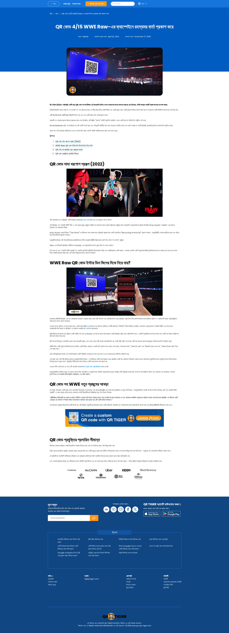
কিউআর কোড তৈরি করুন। (97, 4)
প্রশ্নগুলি (51, 579)
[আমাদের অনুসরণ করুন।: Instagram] (121, 509)
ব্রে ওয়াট (86, 328)
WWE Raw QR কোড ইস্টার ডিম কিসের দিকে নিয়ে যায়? (74, 145)
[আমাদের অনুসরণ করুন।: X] (135, 509)
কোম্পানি (129, 575)
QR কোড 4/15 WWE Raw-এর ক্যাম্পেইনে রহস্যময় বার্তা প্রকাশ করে (85, 13)
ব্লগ (57, 13)
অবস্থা (128, 581)
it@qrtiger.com (92, 579)
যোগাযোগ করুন (52, 581)
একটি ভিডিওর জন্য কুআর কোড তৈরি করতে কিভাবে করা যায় (99, 547)
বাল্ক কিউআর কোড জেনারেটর (158, 539)
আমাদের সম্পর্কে (131, 579)
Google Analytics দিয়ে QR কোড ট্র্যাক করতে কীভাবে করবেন (69, 554)
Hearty (85, 36)
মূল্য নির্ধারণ (129, 587)
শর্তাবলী (165, 575)
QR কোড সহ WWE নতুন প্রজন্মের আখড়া (69, 149)
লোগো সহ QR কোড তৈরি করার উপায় (161, 546)
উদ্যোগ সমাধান (131, 584)
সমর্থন (87, 575)
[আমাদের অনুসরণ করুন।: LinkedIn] (106, 509)
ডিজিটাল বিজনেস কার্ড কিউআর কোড (130, 539)
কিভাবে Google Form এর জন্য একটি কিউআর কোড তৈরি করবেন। (130, 547)
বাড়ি (51, 13)
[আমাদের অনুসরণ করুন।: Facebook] (128, 509)
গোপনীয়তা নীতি (168, 584)
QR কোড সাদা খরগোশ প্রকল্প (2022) (68, 141)
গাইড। (50, 575)
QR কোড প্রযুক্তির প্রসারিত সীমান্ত (67, 153)
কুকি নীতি (166, 587)
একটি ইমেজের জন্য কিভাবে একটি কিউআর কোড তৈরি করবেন (68, 547)
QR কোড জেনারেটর (86, 219)
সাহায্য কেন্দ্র (52, 584)
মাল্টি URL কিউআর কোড (95, 539)
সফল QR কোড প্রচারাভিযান (91, 366)
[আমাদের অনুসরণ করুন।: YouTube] (114, 509)
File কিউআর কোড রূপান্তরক (128, 552)
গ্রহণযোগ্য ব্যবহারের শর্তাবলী (172, 581)
